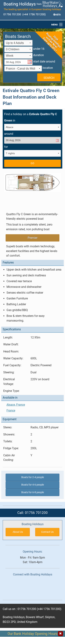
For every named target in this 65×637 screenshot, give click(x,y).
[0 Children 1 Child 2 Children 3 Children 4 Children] (18, 49)
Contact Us (47, 531)
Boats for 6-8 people (32, 492)
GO (32, 163)
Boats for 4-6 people (32, 484)
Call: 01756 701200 (32, 513)
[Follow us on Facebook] (31, 587)
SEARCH (49, 78)
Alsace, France (15, 404)
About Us (18, 531)
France (10, 410)
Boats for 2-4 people (32, 477)
